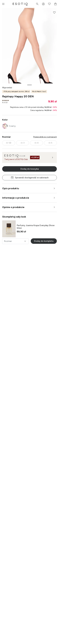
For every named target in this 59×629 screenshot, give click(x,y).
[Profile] (43, 3)
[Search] (37, 3)
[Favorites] (49, 3)
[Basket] (55, 3)
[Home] (20, 4)
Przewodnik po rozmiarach (45, 137)
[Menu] (3, 4)
